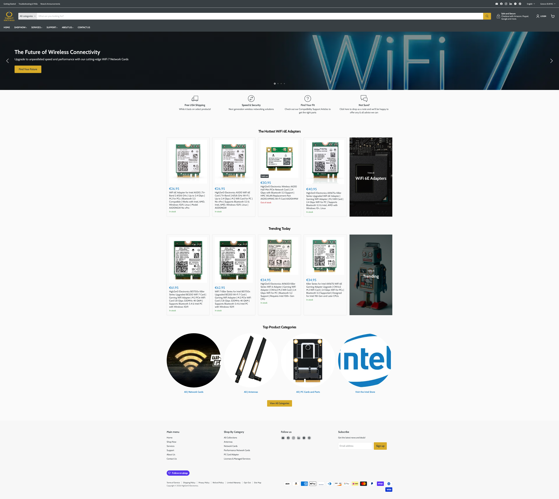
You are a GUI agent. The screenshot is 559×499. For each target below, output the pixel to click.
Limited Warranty (234, 482)
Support (51, 27)
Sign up (380, 446)
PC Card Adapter (231, 454)
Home (7, 27)
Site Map (257, 482)
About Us (67, 27)
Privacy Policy (204, 482)
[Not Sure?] (364, 104)
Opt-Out (247, 482)
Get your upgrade (28, 69)
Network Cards (230, 446)
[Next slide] (551, 61)
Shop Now (20, 27)
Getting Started (10, 4)
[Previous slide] (8, 61)
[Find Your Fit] (308, 104)
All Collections (230, 437)
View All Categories (279, 403)
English (530, 4)
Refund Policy (218, 482)
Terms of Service (173, 482)
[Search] (487, 16)
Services (36, 27)
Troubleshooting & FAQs (28, 4)
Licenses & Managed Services (237, 458)
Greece (546, 4)
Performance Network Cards (237, 450)
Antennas (228, 442)
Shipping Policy (189, 482)
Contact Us (84, 27)
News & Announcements (50, 4)
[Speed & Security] (251, 104)
